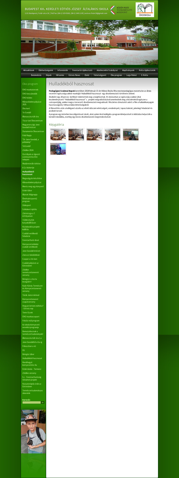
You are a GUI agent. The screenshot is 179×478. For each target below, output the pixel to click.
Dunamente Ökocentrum (33, 131)
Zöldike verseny (29, 373)
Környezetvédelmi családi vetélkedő (30, 245)
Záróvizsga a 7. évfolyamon (28, 214)
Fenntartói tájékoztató (82, 70)
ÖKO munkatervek (30, 89)
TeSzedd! (26, 146)
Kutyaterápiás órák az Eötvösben (31, 385)
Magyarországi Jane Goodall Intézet (31, 126)
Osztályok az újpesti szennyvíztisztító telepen (31, 157)
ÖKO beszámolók (29, 93)
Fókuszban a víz (29, 346)
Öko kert (26, 108)
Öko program (116, 75)
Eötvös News (74, 75)
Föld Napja (26, 135)
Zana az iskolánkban (31, 255)
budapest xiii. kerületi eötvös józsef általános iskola (66, 8)
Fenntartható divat (30, 240)
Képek (48, 75)
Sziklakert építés (29, 209)
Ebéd (87, 75)
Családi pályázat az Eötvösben (30, 264)
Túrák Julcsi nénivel (30, 295)
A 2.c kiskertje (28, 167)
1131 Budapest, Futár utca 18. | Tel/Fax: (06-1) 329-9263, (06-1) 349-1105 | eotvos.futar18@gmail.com (66, 13)
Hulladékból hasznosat (28, 173)
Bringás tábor (28, 354)
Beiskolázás (36, 75)
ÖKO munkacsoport (30, 316)
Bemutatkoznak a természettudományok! (32, 332)
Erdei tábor (27, 190)
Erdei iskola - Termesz (31, 369)
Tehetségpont (100, 75)
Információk (62, 70)
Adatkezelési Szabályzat (107, 70)
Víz (23, 350)
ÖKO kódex (27, 97)
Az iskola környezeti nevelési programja (31, 326)
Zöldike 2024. (28, 150)
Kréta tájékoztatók (147, 70)
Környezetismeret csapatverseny (30, 300)
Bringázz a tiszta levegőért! (29, 280)
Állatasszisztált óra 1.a (32, 338)
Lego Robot (131, 75)
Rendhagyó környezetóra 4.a (29, 363)
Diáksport (26, 205)
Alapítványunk (128, 70)
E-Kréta (144, 75)
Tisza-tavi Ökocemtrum (32, 120)
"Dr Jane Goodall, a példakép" (30, 140)
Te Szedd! (26, 112)
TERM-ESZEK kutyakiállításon (29, 221)
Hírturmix (60, 75)
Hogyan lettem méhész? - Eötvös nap (32, 307)
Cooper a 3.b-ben (29, 259)
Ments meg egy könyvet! (33, 186)
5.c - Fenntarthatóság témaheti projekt (31, 378)
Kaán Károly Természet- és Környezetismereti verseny (32, 288)
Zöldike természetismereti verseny (30, 272)
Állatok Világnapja (29, 194)
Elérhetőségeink (46, 70)
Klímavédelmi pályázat (31, 182)
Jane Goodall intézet (31, 251)
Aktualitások (28, 70)
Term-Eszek (27, 312)
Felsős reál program (30, 320)
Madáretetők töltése (31, 163)
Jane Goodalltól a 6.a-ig (32, 342)
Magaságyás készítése (32, 178)
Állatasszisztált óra (30, 116)
